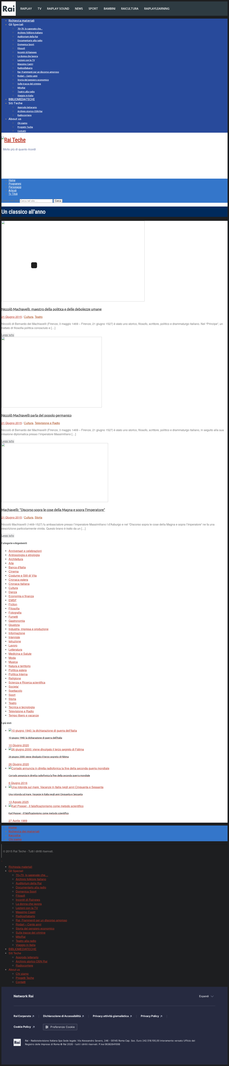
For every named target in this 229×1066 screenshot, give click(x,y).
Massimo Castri (25, 64)
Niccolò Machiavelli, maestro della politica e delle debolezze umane (51, 309)
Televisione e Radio (47, 423)
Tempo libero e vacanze (24, 715)
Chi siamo (22, 123)
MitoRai (21, 87)
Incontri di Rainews (27, 52)
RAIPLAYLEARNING (156, 9)
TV (39, 9)
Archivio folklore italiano (30, 32)
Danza (13, 592)
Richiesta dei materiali (24, 831)
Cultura (28, 317)
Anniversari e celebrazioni (25, 551)
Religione (15, 678)
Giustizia (14, 625)
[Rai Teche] (13, 139)
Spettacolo (15, 691)
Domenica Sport (26, 44)
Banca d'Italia (17, 567)
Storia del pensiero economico (33, 79)
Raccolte (15, 835)
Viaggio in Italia (25, 95)
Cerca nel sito (10, 200)
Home (12, 180)
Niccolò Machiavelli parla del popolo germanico (36, 415)
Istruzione (15, 641)
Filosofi (21, 48)
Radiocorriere (24, 115)
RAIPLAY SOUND (58, 9)
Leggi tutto (8, 335)
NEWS (79, 9)
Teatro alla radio (26, 91)
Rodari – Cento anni (27, 75)
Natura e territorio (20, 666)
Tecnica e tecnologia (22, 707)
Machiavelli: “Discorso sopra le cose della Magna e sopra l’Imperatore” (53, 510)
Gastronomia (17, 621)
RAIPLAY (26, 9)
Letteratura (15, 649)
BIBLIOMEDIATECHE (22, 99)
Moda (12, 658)
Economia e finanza (21, 596)
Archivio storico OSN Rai (30, 111)
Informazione (17, 633)
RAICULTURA (129, 9)
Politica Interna (18, 674)
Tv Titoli (13, 194)
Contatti (22, 130)
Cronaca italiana (19, 584)
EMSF (13, 600)
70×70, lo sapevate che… (30, 28)
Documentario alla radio (30, 40)
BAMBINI (109, 9)
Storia (38, 517)
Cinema (14, 571)
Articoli (12, 190)
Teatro (39, 317)
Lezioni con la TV (26, 60)
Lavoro (13, 645)
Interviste (14, 637)
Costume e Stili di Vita (23, 575)
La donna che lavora (28, 56)
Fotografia (15, 612)
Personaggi (15, 187)
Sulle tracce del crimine (29, 83)
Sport (12, 695)
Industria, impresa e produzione (28, 629)
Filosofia (14, 608)
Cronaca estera (18, 580)
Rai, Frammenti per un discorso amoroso (38, 71)
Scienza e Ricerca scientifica (27, 682)
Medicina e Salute (20, 654)
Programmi (15, 183)
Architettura (16, 559)
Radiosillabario (25, 68)
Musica (13, 662)
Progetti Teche (25, 127)
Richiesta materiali (21, 21)
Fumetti (13, 617)
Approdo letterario (27, 107)
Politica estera (18, 670)
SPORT (93, 9)
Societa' (14, 686)
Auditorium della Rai (28, 36)
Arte (11, 563)
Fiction (13, 604)
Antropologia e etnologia (24, 555)
